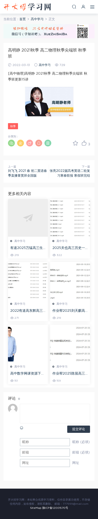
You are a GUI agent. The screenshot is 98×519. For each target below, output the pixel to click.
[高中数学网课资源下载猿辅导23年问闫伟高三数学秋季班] (28, 343)
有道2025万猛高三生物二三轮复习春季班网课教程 (27, 248)
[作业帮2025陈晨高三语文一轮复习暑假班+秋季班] (70, 343)
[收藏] (75, 143)
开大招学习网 (27, 7)
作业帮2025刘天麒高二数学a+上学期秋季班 (69, 311)
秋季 (13, 126)
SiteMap (35, 508)
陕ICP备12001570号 (55, 508)
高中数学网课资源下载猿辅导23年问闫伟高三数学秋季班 (27, 374)
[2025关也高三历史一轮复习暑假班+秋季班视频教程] (70, 218)
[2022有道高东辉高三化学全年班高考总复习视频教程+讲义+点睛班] (28, 281)
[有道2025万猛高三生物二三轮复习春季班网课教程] (28, 218)
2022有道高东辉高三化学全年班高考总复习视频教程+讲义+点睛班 (27, 311)
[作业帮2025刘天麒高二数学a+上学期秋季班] (70, 281)
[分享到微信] (11, 143)
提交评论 (78, 429)
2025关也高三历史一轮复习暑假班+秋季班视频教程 (68, 248)
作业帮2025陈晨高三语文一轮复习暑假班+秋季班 (68, 374)
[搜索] (74, 7)
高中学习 (45, 65)
